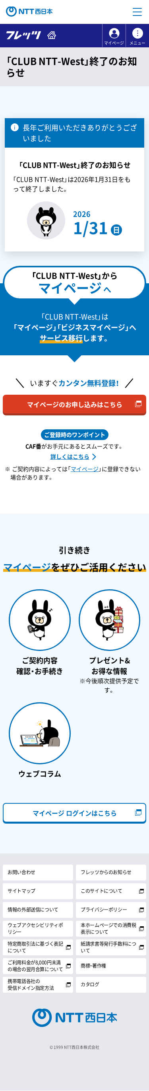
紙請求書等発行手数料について (108, 947)
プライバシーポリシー (104, 909)
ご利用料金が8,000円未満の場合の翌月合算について (35, 966)
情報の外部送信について (33, 909)
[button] (137, 12)
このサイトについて (101, 890)
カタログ (90, 984)
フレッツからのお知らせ (106, 872)
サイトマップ (21, 890)
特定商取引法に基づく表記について (35, 947)
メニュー (137, 43)
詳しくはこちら (69, 456)
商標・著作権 (93, 965)
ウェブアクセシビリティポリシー (35, 928)
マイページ (114, 43)
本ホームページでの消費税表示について (108, 928)
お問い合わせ (21, 872)
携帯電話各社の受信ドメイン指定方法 (31, 985)
